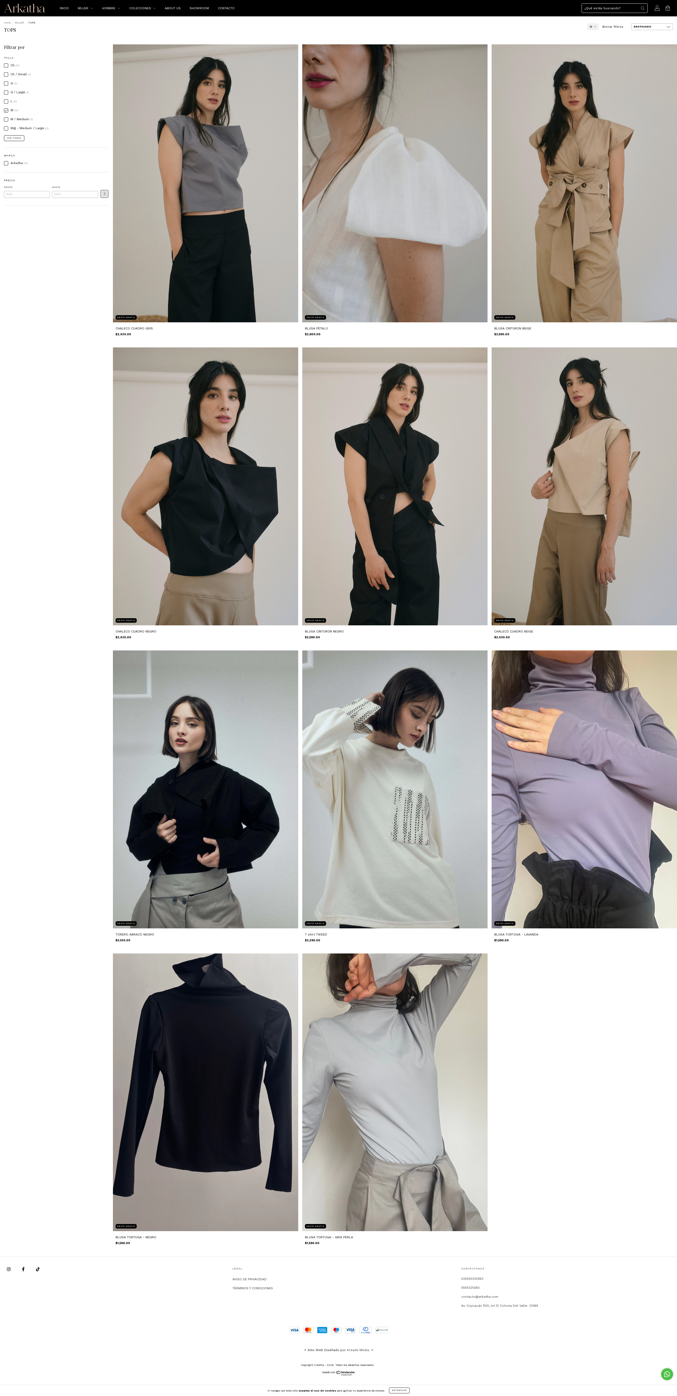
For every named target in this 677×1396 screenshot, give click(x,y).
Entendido (399, 1390)
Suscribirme (302, 98)
